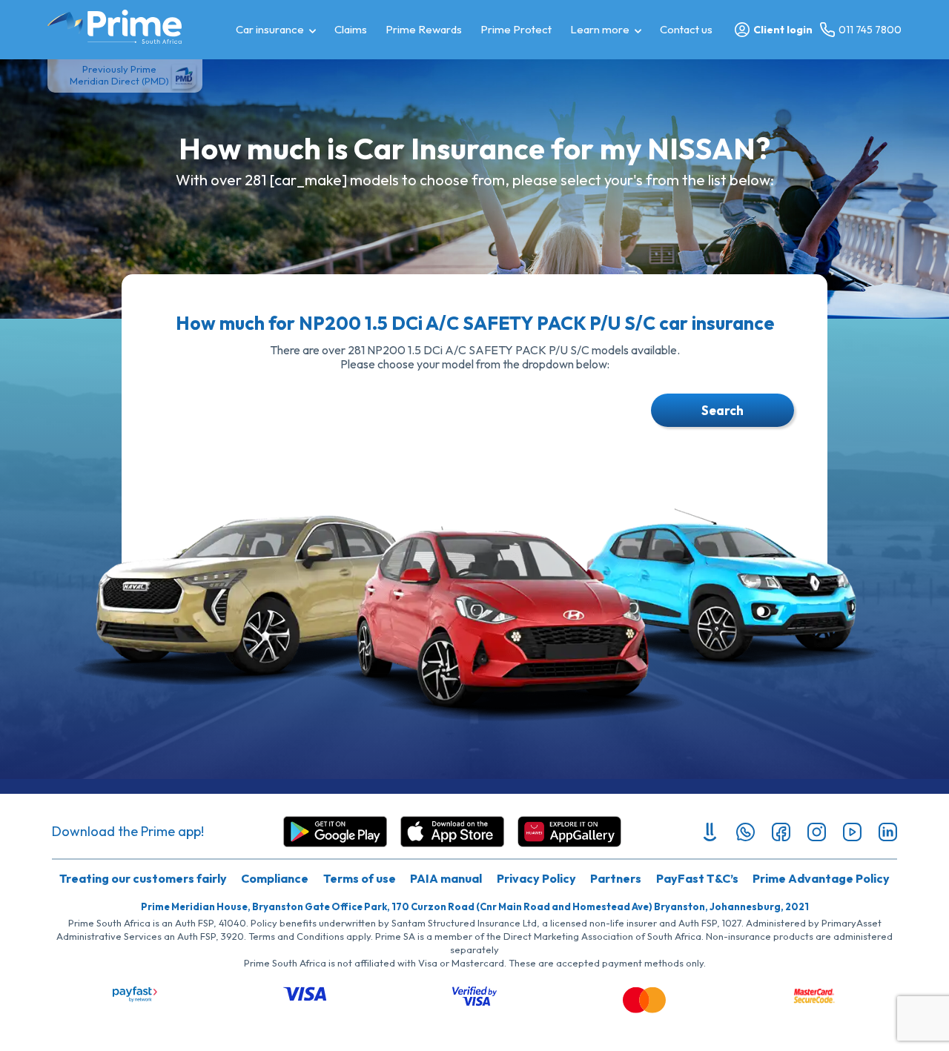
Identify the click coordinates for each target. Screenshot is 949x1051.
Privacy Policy (536, 878)
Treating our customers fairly (143, 878)
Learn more (599, 29)
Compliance (274, 878)
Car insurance (270, 29)
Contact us (686, 29)
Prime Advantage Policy (821, 878)
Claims (350, 29)
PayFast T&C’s (697, 878)
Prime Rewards (424, 29)
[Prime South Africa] (114, 27)
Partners (615, 878)
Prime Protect (516, 29)
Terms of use (359, 878)
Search (722, 410)
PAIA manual (446, 878)
